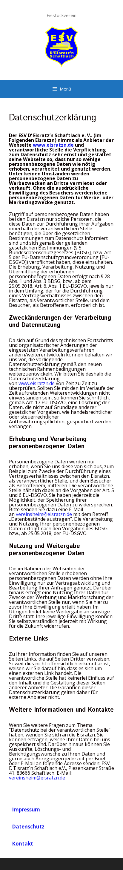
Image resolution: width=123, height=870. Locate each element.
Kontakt (22, 843)
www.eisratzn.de (37, 383)
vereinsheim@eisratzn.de (44, 514)
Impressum (26, 809)
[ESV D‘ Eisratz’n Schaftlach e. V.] (61, 45)
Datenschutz (28, 826)
